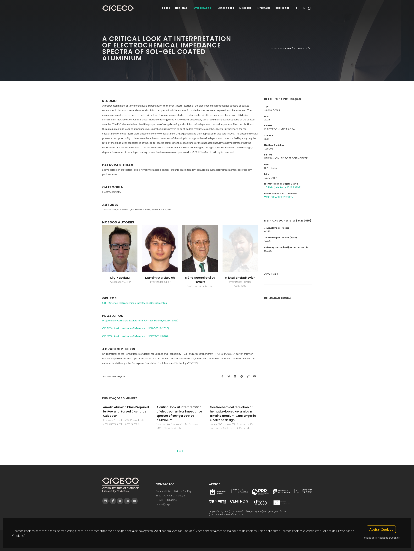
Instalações (225, 8)
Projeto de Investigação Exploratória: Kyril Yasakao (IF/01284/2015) (140, 320)
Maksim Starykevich (160, 278)
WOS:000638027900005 (278, 196)
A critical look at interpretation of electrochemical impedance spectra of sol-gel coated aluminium (179, 413)
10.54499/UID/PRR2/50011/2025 (228, 514)
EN (303, 8)
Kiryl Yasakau (120, 278)
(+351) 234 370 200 (167, 499)
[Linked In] (105, 501)
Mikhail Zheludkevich (240, 278)
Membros (245, 8)
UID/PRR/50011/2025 (218, 511)
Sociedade (282, 8)
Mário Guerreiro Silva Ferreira (200, 280)
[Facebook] (112, 501)
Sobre (166, 8)
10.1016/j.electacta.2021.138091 (282, 187)
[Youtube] (134, 501)
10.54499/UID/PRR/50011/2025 (247, 511)
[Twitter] (120, 501)
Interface (263, 8)
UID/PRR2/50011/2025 (275, 511)
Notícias (181, 8)
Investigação (202, 8)
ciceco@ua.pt (163, 504)
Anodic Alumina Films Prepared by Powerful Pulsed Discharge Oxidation (126, 411)
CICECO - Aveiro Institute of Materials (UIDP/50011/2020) (135, 336)
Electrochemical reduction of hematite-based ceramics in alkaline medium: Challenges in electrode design (233, 413)
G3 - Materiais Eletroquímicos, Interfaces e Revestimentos (134, 302)
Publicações (304, 48)
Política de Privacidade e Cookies (381, 537)
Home (274, 48)
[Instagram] (127, 501)
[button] (177, 451)
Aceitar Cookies (381, 529)
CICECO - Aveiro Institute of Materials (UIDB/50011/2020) (135, 328)
